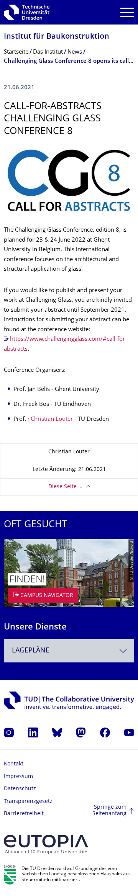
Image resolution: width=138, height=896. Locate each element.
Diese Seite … (65, 486)
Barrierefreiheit (24, 813)
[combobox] (69, 650)
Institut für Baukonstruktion (56, 37)
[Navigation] (127, 12)
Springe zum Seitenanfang (109, 811)
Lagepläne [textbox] (30, 650)
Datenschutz (20, 788)
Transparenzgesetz (28, 801)
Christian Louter (52, 419)
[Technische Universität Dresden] (26, 12)
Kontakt (13, 764)
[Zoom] (69, 180)
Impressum (18, 776)
